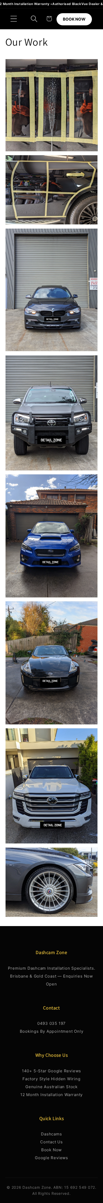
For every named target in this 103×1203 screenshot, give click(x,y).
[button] (13, 18)
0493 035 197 (51, 1023)
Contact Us (51, 1141)
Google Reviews (51, 1157)
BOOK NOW (74, 19)
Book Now (51, 1149)
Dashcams (51, 1133)
